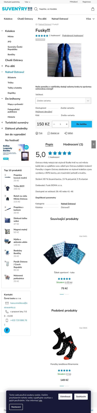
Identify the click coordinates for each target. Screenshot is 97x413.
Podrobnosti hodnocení (72, 35)
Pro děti (10, 66)
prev (37, 263)
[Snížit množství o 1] (54, 124)
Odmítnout (65, 396)
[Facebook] (7, 330)
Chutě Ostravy (14, 60)
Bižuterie (12, 77)
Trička (10, 82)
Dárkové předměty (16, 128)
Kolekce (10, 31)
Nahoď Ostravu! (14, 72)
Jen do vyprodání (15, 134)
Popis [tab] (49, 144)
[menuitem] (8, 18)
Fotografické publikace (14, 110)
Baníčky (11, 54)
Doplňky (12, 93)
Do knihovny (12, 98)
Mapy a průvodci (15, 104)
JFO (9, 41)
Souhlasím (81, 396)
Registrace (87, 2)
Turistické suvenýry (16, 122)
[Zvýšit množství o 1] (67, 124)
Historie (11, 117)
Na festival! (12, 140)
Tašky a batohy (15, 87)
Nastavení (16, 407)
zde (40, 400)
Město (11, 36)
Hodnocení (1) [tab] (73, 144)
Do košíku (82, 124)
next (91, 263)
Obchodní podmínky (12, 2)
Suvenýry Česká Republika (15, 48)
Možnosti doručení (43, 111)
